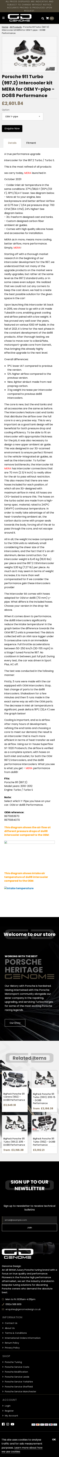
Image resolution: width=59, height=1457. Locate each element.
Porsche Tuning (13, 1362)
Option (5, 109)
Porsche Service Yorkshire (18, 1381)
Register (9, 1410)
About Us (9, 1328)
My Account (11, 1415)
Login (7, 1405)
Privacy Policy (12, 1347)
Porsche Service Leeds (16, 1376)
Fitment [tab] (31, 143)
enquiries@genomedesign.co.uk (23, 1309)
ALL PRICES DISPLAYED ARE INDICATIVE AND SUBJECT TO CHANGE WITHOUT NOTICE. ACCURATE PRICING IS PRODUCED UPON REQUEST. (29, 6)
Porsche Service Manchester (20, 1391)
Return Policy (11, 1342)
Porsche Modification (16, 1371)
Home (5, 27)
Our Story (15, 1023)
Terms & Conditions (15, 1333)
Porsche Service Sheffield (18, 1386)
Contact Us (10, 1323)
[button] (43, 18)
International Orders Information (22, 1338)
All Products (16, 27)
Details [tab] (12, 143)
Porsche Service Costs (16, 1367)
